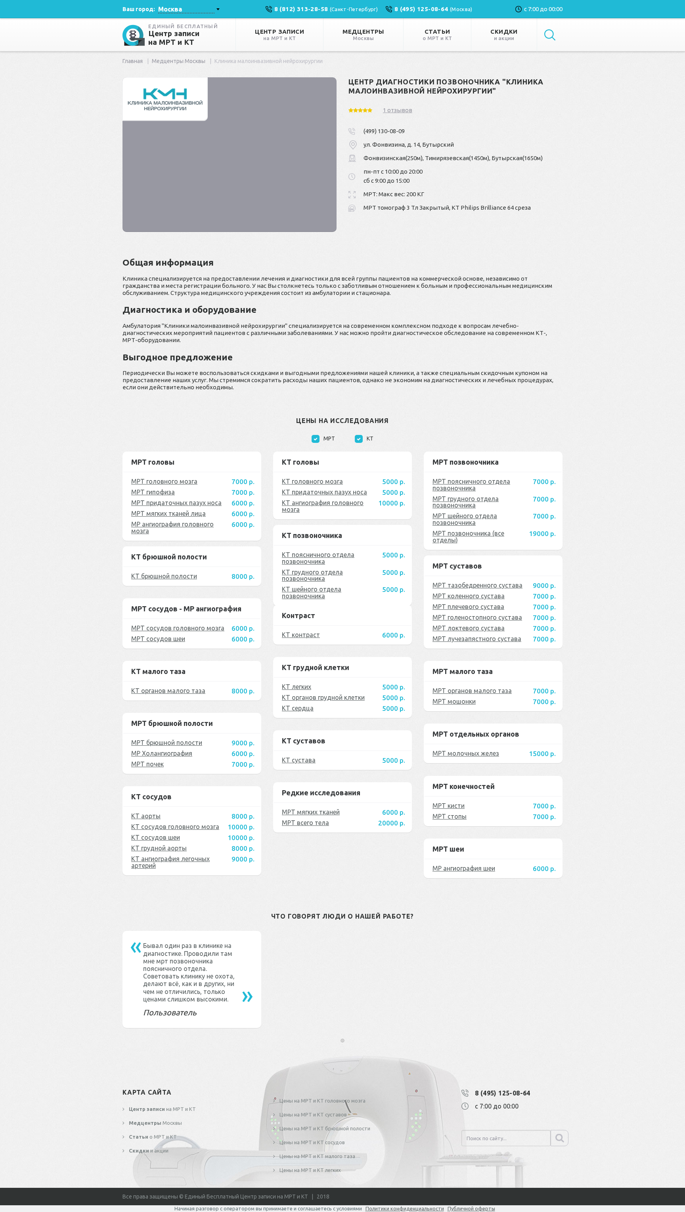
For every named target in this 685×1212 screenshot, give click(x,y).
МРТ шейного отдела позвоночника (464, 519)
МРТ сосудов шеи (158, 638)
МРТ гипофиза (153, 492)
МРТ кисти (448, 805)
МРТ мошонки (454, 701)
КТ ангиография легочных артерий (170, 862)
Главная (132, 61)
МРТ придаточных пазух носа (176, 502)
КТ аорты (146, 815)
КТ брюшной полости (164, 576)
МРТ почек (147, 764)
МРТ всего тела (305, 822)
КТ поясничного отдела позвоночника (318, 558)
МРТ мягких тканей (311, 812)
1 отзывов (397, 110)
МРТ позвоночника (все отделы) (468, 537)
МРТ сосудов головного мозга (177, 628)
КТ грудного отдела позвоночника (312, 575)
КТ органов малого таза (168, 690)
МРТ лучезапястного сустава (476, 638)
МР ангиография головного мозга (172, 527)
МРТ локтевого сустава (468, 628)
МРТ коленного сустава (468, 595)
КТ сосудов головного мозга (175, 826)
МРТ (329, 438)
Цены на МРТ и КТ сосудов (311, 1142)
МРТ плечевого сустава (468, 606)
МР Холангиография (161, 753)
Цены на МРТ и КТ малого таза (316, 1156)
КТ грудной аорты (159, 848)
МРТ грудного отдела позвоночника (465, 502)
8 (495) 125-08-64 (502, 1093)
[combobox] (188, 9)
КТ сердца (298, 708)
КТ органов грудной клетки (323, 697)
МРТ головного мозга (164, 481)
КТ (370, 438)
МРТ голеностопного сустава (477, 617)
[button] (342, 1041)
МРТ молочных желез (465, 753)
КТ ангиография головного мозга (323, 506)
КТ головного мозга (312, 481)
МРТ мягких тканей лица (168, 513)
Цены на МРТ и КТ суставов (312, 1114)
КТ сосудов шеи (155, 837)
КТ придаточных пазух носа (324, 492)
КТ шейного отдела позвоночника (311, 592)
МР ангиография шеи (463, 868)
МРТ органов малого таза (472, 690)
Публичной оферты (471, 1208)
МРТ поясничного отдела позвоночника (471, 485)
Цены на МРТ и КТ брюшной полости (324, 1128)
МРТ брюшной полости (166, 742)
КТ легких (296, 686)
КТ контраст (301, 634)
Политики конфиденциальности (404, 1208)
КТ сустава (299, 760)
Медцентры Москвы (178, 61)
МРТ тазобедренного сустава (477, 585)
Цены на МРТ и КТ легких (309, 1170)
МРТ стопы (449, 816)
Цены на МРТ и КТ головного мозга (321, 1100)
